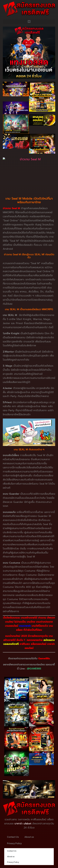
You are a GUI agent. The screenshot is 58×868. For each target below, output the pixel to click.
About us (29, 837)
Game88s (44, 658)
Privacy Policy (14, 843)
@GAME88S (34, 669)
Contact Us (13, 837)
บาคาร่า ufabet (22, 824)
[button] (29, 21)
